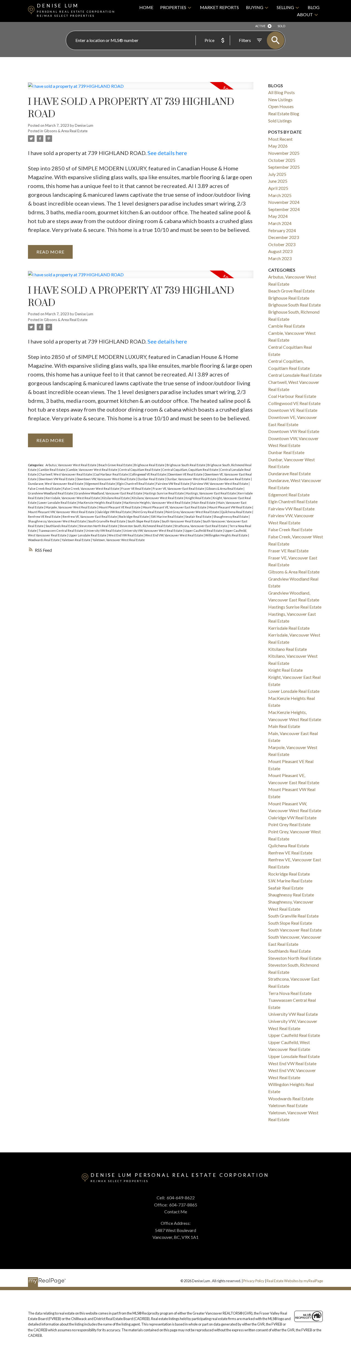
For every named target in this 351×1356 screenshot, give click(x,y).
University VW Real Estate (103, 530)
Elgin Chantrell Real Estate (136, 483)
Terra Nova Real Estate (290, 993)
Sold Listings (280, 120)
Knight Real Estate (198, 498)
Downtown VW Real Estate (57, 479)
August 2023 (280, 251)
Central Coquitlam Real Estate (140, 469)
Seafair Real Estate (198, 516)
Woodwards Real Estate (44, 540)
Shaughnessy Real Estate (231, 516)
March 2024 (279, 223)
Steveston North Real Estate (98, 526)
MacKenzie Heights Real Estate (100, 502)
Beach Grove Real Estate (115, 465)
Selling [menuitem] (285, 7)
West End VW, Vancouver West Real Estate (174, 535)
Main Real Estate (204, 502)
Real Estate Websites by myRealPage (295, 1281)
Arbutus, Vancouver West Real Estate (71, 465)
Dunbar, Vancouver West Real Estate (191, 479)
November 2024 (283, 202)
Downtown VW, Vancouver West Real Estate (106, 479)
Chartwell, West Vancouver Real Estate (66, 474)
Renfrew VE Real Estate (44, 516)
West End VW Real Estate (126, 535)
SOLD (281, 26)
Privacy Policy (253, 1281)
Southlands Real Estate (62, 526)
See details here (167, 153)
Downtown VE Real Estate (185, 474)
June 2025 (277, 181)
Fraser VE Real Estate (136, 488)
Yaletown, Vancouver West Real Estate (118, 540)
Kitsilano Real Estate (116, 498)
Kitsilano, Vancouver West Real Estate (158, 498)
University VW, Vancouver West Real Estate (153, 530)
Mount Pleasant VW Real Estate (230, 507)
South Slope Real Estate (144, 521)
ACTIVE (260, 26)
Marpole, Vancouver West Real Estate (71, 507)
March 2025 (279, 195)
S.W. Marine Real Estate (167, 516)
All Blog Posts (281, 92)
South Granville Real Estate (107, 521)
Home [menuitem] (146, 7)
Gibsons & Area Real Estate (65, 131)
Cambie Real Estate (52, 469)
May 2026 (278, 145)
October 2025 (281, 160)
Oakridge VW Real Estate (114, 512)
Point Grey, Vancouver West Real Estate (192, 512)
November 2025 (283, 153)
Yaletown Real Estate (76, 540)
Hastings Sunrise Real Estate (164, 493)
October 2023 (281, 244)
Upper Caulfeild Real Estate (203, 530)
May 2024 (278, 216)
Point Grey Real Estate (148, 512)
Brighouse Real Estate (149, 465)
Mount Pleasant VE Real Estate (120, 507)
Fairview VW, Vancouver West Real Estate (220, 483)
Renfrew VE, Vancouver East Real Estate (90, 516)
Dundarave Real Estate (235, 479)
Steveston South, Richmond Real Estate (146, 526)
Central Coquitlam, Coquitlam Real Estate (190, 469)
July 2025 (277, 174)
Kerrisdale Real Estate (289, 628)
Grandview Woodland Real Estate (51, 493)
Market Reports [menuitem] (219, 7)
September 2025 (284, 167)
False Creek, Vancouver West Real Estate (91, 488)
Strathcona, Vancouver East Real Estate (201, 526)
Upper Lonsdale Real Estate (88, 535)
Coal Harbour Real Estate (111, 474)
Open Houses (281, 106)
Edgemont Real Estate (100, 483)
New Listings (280, 99)
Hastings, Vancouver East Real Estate (211, 493)
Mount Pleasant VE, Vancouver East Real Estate (175, 507)
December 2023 (283, 237)
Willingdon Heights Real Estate (226, 535)
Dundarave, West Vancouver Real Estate (56, 483)
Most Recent (280, 139)
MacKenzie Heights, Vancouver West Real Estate (157, 502)
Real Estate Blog (283, 113)
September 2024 (284, 209)
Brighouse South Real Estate (186, 465)
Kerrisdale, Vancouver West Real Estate (73, 498)
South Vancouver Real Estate (181, 521)
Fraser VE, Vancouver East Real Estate (179, 488)
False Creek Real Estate (44, 488)
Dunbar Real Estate (151, 479)
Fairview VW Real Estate (173, 483)
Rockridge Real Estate (134, 516)
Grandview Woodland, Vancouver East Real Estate (109, 493)
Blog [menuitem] (313, 7)
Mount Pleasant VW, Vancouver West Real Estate (61, 512)
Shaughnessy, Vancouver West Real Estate (57, 521)
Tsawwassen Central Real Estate (61, 530)
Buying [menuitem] (254, 7)
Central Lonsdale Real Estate (295, 375)
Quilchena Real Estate (236, 512)
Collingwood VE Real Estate (148, 474)
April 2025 (278, 188)
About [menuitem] (305, 14)
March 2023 (279, 258)
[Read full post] (140, 89)
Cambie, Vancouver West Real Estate (92, 469)
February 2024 (282, 230)
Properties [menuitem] (173, 7)
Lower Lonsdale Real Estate (58, 502)
